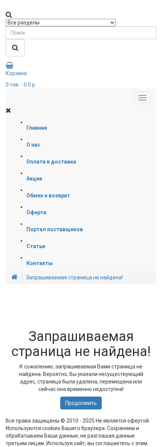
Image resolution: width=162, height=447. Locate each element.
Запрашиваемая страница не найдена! (74, 277)
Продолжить (81, 403)
